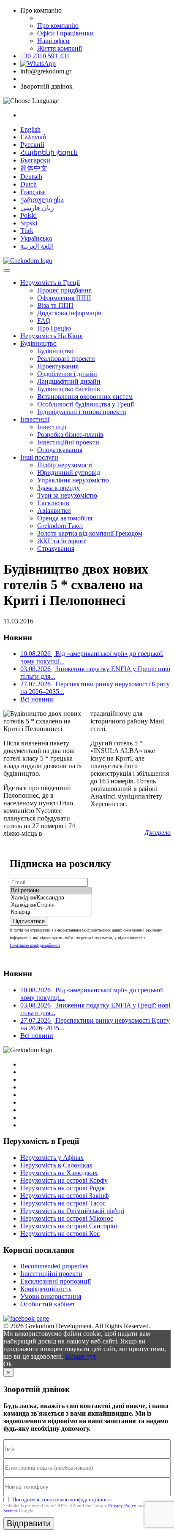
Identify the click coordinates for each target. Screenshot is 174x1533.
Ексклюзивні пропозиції (55, 1281)
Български (35, 160)
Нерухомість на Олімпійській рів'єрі (72, 1210)
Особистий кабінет (47, 1304)
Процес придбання (64, 290)
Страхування (55, 548)
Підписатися (29, 921)
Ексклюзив (53, 502)
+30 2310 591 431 (45, 56)
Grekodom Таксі (60, 525)
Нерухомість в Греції (50, 282)
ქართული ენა (42, 199)
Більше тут (80, 1356)
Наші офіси (53, 40)
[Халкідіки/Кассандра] (51, 898)
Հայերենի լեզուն (49, 152)
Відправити (29, 1523)
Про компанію (58, 25)
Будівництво (38, 343)
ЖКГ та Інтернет (61, 540)
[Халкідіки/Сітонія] (51, 905)
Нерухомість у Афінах (52, 1157)
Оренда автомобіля (64, 518)
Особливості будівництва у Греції (85, 404)
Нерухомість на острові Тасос (63, 1203)
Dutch (28, 184)
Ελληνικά (33, 137)
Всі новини (36, 699)
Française (33, 191)
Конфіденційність (45, 1288)
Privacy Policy (122, 1505)
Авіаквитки (54, 510)
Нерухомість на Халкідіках (59, 1172)
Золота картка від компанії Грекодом (89, 533)
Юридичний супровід (68, 472)
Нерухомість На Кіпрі (51, 335)
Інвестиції (34, 419)
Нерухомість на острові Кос (60, 1233)
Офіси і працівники (65, 33)
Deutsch (31, 176)
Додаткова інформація (69, 313)
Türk (26, 230)
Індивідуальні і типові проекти (81, 411)
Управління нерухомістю (73, 480)
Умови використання (50, 1296)
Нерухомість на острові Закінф (64, 1195)
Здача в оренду (58, 487)
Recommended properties (54, 1266)
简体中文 (33, 168)
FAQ (44, 320)
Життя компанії (59, 48)
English (30, 129)
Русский (32, 144)
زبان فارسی (37, 207)
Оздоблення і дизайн (67, 373)
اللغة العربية (37, 246)
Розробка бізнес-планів (70, 434)
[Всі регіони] (51, 890)
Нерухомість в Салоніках (56, 1165)
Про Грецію (54, 328)
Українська (36, 238)
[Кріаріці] (51, 912)
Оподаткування (59, 449)
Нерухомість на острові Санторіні (68, 1226)
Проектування (58, 366)
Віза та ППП (55, 305)
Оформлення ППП (64, 297)
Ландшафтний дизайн (69, 381)
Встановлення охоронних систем (85, 396)
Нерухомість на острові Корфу (64, 1180)
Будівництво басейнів (68, 389)
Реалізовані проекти (66, 358)
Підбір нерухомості (64, 465)
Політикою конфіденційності (35, 945)
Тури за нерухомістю (67, 495)
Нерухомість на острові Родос (63, 1188)
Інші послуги (39, 457)
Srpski (28, 223)
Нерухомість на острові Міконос (66, 1218)
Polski (28, 215)
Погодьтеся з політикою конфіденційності (62, 1499)
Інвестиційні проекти (68, 442)
